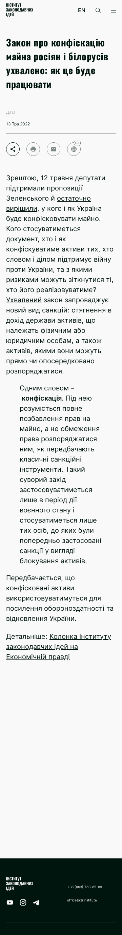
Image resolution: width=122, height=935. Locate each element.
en (81, 10)
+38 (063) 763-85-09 (84, 887)
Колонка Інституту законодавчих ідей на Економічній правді (58, 646)
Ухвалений (24, 300)
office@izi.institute (82, 900)
